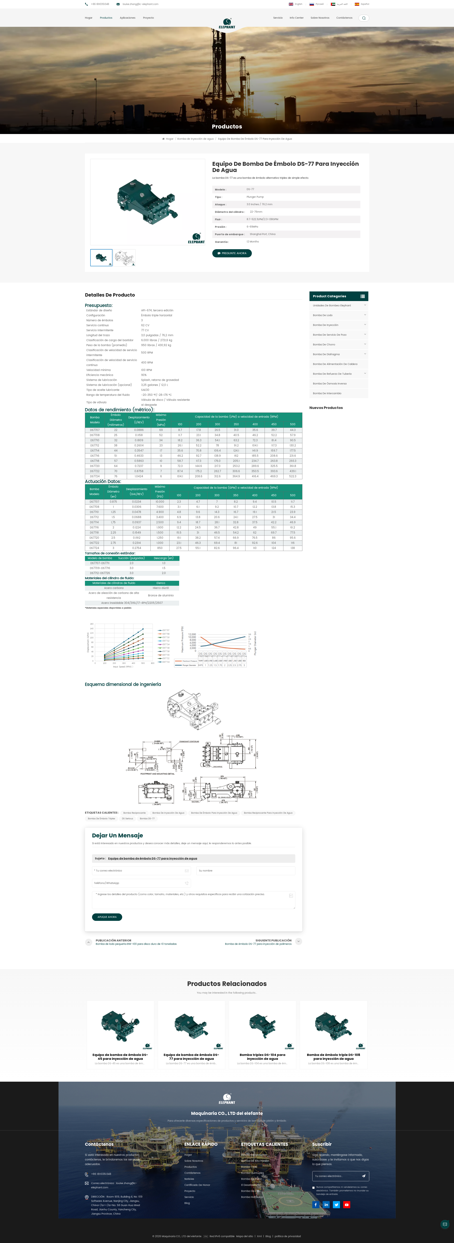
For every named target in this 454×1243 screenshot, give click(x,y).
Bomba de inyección (325, 325)
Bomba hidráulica (252, 1197)
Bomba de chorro (324, 345)
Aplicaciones (127, 18)
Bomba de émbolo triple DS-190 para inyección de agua (333, 1057)
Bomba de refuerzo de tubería (332, 374)
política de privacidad (288, 1236)
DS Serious (127, 818)
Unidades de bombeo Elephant (332, 306)
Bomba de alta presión (255, 1161)
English (298, 4)
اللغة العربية (342, 4)
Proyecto (148, 18)
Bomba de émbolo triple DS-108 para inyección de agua (191, 1057)
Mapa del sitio (244, 1236)
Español (365, 4)
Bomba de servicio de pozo (330, 335)
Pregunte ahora (234, 253)
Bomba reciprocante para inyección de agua (268, 813)
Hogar (88, 18)
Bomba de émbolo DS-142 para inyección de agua (262, 1057)
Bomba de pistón (251, 1179)
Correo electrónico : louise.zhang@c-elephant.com (114, 1185)
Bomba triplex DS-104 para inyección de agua (120, 1057)
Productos (106, 18)
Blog (187, 1203)
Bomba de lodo (323, 315)
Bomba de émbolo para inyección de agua (214, 813)
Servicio (278, 18)
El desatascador (251, 1185)
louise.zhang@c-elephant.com (140, 4)
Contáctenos (344, 18)
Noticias (189, 1179)
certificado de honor (197, 1185)
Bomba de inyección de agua (195, 139)
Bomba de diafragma (326, 354)
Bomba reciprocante (134, 813)
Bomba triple (249, 1167)
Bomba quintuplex (252, 1173)
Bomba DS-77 (147, 818)
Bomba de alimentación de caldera (335, 364)
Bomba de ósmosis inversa (330, 384)
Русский (320, 4)
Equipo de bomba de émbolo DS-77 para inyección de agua (152, 858)
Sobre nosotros (320, 18)
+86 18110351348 (100, 4)
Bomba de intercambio (327, 393)
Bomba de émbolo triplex (101, 818)
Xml (259, 1236)
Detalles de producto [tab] (110, 295)
